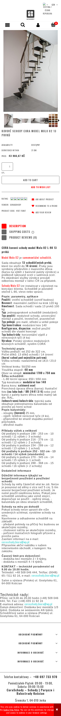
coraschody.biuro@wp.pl (15, 542)
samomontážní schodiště (37, 258)
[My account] (38, 25)
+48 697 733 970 (44, 676)
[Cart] (53, 25)
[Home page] (30, 15)
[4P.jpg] (35, 120)
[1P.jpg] (8, 120)
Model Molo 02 (10, 258)
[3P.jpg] (26, 121)
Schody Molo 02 (11, 286)
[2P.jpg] (17, 120)
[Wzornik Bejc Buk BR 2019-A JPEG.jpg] (53, 121)
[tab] (30, 226)
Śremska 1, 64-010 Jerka (30, 700)
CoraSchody (15, 204)
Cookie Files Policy (11, 709)
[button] (7, 25)
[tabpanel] (30, 415)
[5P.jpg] (44, 121)
